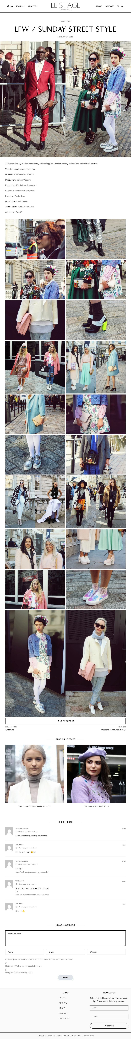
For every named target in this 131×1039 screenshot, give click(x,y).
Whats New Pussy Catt (26, 185)
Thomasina (20, 881)
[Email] (12, 6)
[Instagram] (8, 6)
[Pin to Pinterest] (64, 721)
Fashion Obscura (23, 180)
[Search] (118, 6)
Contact (109, 6)
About (99, 6)
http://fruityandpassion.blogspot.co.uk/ (32, 872)
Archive (32, 6)
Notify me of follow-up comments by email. (23, 966)
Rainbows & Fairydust (24, 191)
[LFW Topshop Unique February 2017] (34, 774)
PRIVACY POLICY (89, 1035)
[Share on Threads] (67, 721)
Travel (19, 6)
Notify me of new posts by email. (19, 973)
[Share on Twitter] (61, 721)
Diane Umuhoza (22, 861)
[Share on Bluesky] (70, 721)
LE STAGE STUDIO (49, 1035)
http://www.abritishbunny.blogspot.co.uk (32, 895)
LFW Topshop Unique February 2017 (34, 807)
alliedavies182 (22, 828)
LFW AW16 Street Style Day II (96, 807)
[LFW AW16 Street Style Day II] (96, 774)
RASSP (19, 212)
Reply (124, 828)
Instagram (64, 1019)
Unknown (19, 845)
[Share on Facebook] (58, 721)
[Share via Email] (73, 721)
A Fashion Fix (22, 201)
